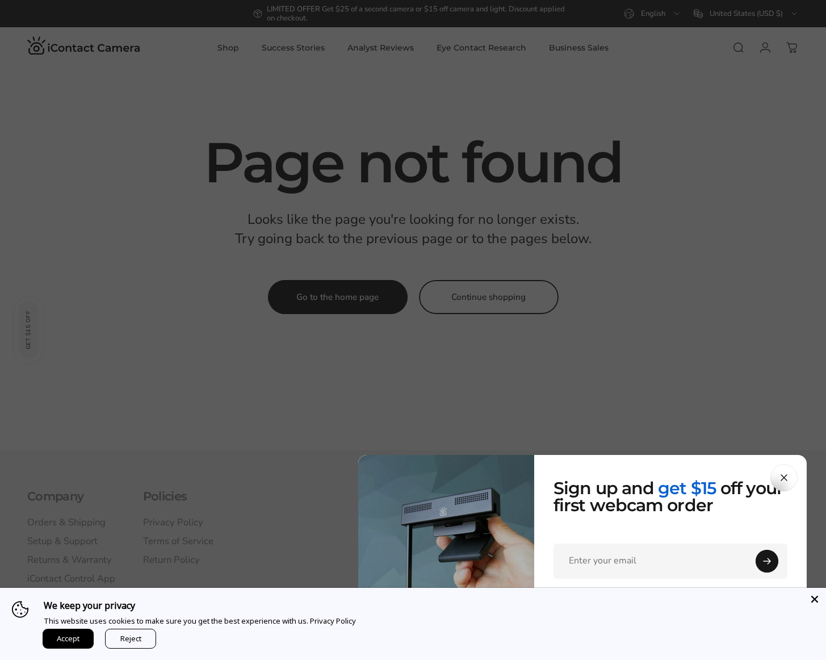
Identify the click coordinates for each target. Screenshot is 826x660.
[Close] (784, 477)
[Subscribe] (767, 561)
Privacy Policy (333, 621)
